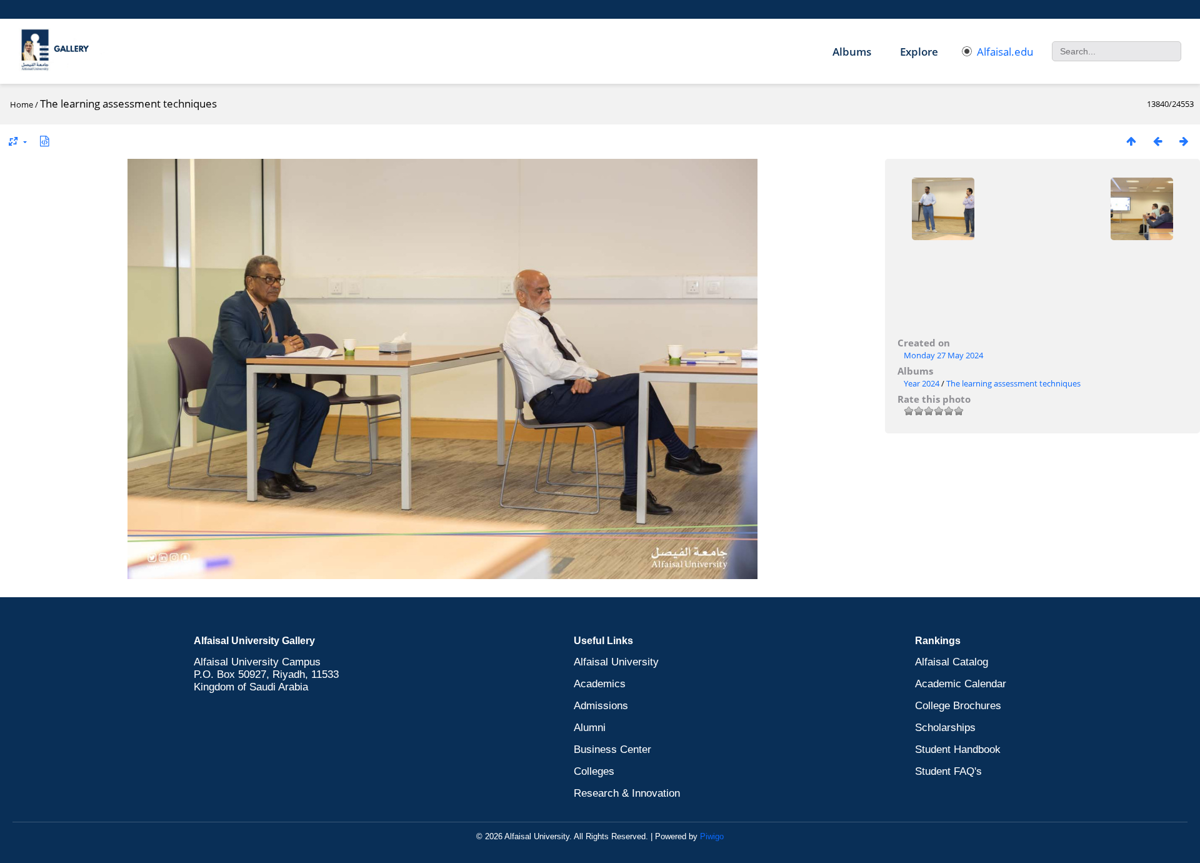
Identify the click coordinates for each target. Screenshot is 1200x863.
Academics (600, 684)
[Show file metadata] (44, 141)
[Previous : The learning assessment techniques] (1157, 141)
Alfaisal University (616, 662)
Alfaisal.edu (1005, 51)
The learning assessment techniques (1013, 383)
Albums (851, 51)
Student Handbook (958, 749)
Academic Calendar (960, 684)
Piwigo (712, 836)
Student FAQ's (948, 771)
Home (21, 104)
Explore (919, 51)
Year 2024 (921, 383)
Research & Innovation (627, 793)
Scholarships (945, 728)
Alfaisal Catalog (951, 662)
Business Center (612, 749)
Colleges (594, 771)
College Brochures (958, 706)
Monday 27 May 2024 (943, 355)
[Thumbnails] (1131, 141)
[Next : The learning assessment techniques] (1184, 141)
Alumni (590, 728)
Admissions (601, 706)
